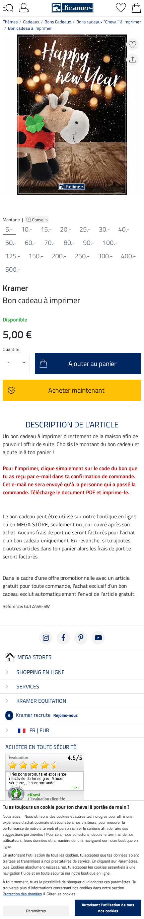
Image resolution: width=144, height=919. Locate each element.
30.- (104, 229)
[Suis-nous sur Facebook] (63, 638)
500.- (12, 269)
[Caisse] (136, 7)
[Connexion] (24, 7)
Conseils (40, 219)
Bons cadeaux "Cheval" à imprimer (108, 21)
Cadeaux (31, 21)
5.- (9, 229)
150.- (36, 256)
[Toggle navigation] (8, 8)
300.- (105, 256)
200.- (59, 256)
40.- (124, 229)
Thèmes (10, 21)
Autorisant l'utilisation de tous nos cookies (108, 908)
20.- (65, 229)
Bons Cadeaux (58, 21)
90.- (88, 243)
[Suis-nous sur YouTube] (98, 638)
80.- (69, 243)
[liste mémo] (121, 7)
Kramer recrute (43, 715)
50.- (11, 243)
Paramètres (36, 911)
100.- (110, 243)
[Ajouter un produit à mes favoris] (132, 44)
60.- (30, 243)
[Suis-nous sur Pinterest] (80, 638)
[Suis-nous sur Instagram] (46, 638)
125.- (12, 256)
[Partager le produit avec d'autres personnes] (132, 59)
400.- (128, 256)
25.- (85, 229)
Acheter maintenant (76, 390)
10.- (26, 229)
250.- (82, 256)
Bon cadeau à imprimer (30, 28)
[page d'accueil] (72, 7)
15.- (46, 229)
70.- (50, 243)
